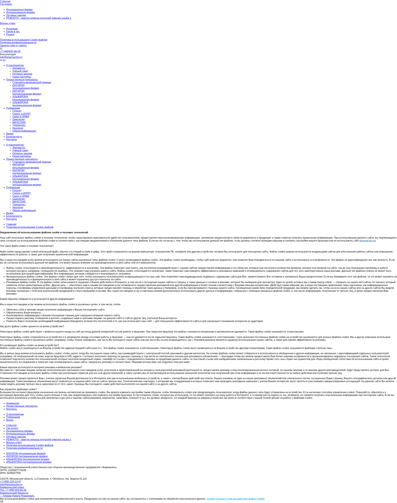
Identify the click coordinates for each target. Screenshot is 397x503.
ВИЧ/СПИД (19, 122)
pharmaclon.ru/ (367, 240)
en (4, 60)
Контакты (11, 139)
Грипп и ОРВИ (20, 116)
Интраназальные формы (20, 12)
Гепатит (16, 111)
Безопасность (14, 136)
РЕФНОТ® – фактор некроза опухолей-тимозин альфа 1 (38, 18)
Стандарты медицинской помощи (31, 82)
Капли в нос (13, 31)
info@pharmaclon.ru (11, 57)
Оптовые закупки (16, 15)
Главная (11, 224)
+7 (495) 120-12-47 (10, 481)
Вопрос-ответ (8, 23)
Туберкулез (18, 125)
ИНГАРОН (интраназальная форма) (26, 92)
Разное (10, 34)
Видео (9, 133)
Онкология (18, 119)
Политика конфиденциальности (18, 42)
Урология (17, 128)
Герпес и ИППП (21, 114)
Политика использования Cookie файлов (23, 39)
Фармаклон (12, 403)
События (5, 1)
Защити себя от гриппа (13, 45)
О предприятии (15, 65)
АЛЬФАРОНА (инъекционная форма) (25, 98)
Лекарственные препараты (22, 79)
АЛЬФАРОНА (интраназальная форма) (26, 103)
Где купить (6, 4)
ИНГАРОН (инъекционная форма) (25, 86)
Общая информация (24, 131)
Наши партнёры (21, 76)
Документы (18, 68)
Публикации (13, 108)
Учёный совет (20, 71)
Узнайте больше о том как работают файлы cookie (235, 498)
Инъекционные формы (19, 9)
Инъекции (12, 28)
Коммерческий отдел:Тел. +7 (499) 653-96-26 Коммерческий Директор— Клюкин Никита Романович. (17, 491)
